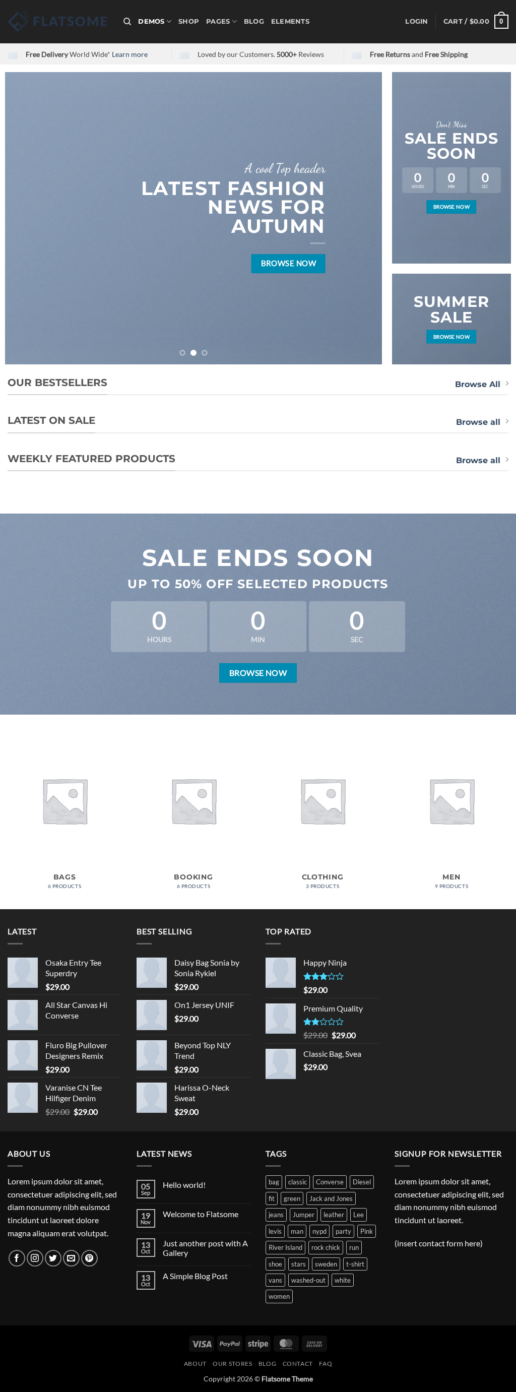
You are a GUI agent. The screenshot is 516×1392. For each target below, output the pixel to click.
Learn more (130, 54)
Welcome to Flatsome (200, 1214)
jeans (276, 1215)
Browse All (477, 384)
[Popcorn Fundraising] (58, 21)
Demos (151, 21)
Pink (366, 1231)
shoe (275, 1264)
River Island (285, 1247)
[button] (416, 22)
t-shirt (355, 1264)
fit (272, 1198)
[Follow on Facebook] (17, 1258)
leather (334, 1215)
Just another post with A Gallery (205, 1247)
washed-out (308, 1280)
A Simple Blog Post (195, 1276)
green (292, 1198)
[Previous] (25, 218)
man (297, 1231)
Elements (290, 21)
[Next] (362, 218)
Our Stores (232, 1363)
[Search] (127, 21)
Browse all (478, 422)
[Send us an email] (71, 1258)
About (195, 1363)
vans (275, 1280)
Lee (358, 1215)
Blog (254, 21)
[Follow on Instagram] (35, 1258)
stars (298, 1264)
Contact (298, 1363)
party (343, 1231)
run (354, 1247)
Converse (330, 1182)
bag (274, 1182)
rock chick (325, 1247)
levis (275, 1231)
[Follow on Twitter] (53, 1258)
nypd (319, 1231)
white (343, 1280)
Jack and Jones (331, 1198)
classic (297, 1182)
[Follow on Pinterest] (89, 1258)
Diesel (362, 1182)
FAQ (325, 1363)
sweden (326, 1264)
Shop (188, 21)
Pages (218, 21)
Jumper (303, 1215)
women (279, 1296)
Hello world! (184, 1184)
